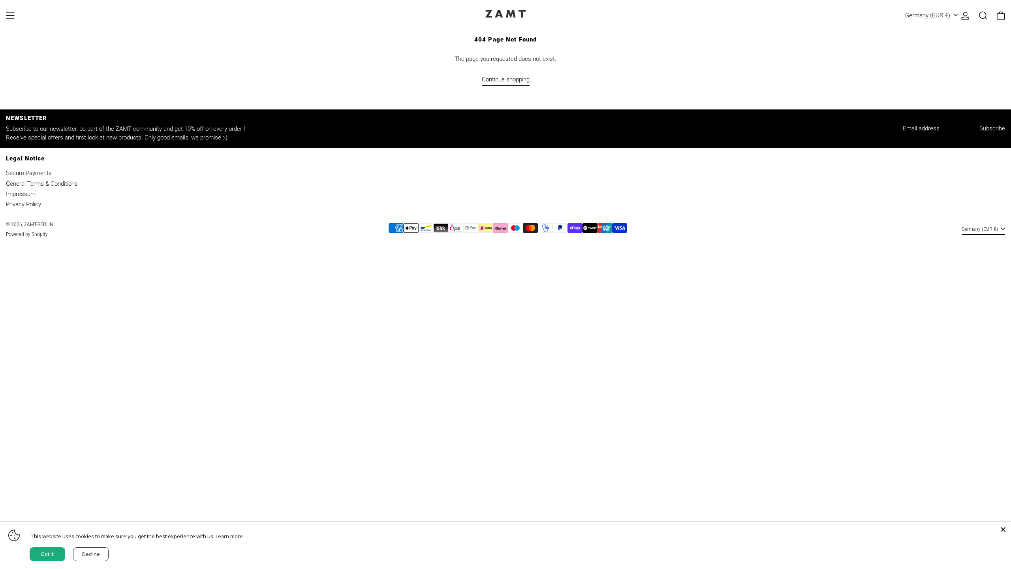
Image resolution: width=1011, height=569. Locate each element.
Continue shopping (506, 79)
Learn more (229, 536)
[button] (983, 15)
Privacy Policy (23, 204)
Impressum (21, 194)
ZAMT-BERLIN (38, 224)
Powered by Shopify (27, 234)
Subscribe (992, 128)
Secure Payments (29, 173)
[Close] (1003, 529)
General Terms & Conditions (42, 183)
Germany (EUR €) (928, 15)
